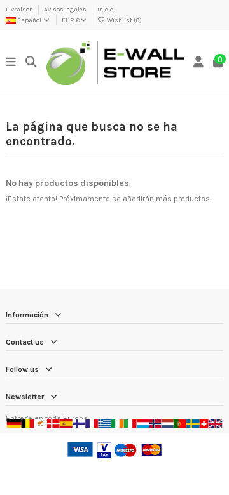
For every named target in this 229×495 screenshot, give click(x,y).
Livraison (20, 9)
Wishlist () (124, 20)
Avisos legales (66, 9)
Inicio (105, 9)
